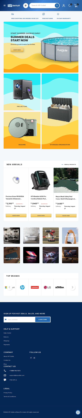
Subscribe (42, 319)
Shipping (6, 341)
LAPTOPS (31, 259)
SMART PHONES (11, 259)
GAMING (51, 259)
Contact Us (7, 360)
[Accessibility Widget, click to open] (78, 412)
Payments (7, 344)
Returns (6, 337)
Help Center (7, 333)
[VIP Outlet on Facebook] (31, 357)
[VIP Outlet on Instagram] (34, 357)
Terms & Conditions (10, 396)
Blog (5, 364)
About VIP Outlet (9, 356)
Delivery (8, 206)
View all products (70, 164)
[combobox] (44, 5)
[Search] (57, 5)
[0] (69, 6)
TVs (70, 259)
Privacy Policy (8, 392)
